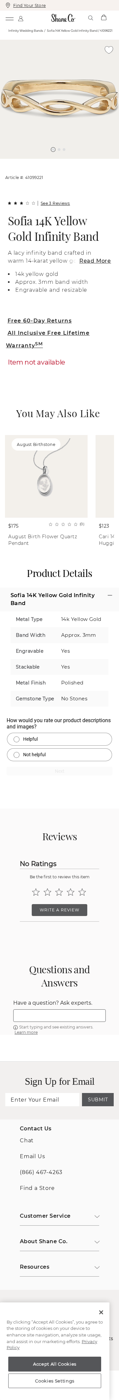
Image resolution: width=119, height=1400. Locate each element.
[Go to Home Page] (63, 18)
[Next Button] (62, 162)
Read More (95, 261)
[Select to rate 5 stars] (82, 892)
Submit (98, 1100)
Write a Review (59, 909)
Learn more (26, 1032)
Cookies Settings (54, 1380)
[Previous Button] (56, 162)
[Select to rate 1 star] (36, 892)
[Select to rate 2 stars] (47, 892)
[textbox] (59, 1015)
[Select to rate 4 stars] (70, 892)
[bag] (103, 18)
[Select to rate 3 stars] (59, 892)
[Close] (101, 1312)
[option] (59, 99)
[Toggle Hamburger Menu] (9, 18)
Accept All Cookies (54, 1364)
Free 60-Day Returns (40, 321)
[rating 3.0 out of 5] (21, 203)
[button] (53, 150)
